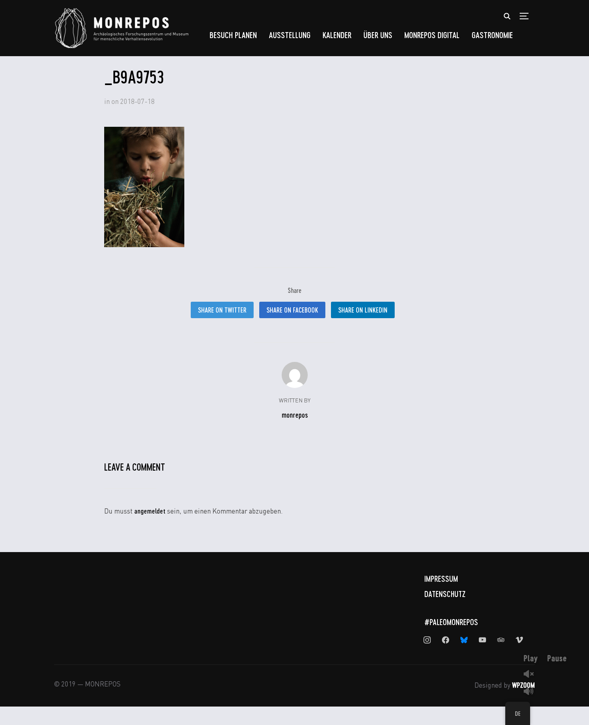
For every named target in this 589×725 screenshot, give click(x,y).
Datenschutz (445, 594)
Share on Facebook (292, 310)
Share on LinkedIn (362, 310)
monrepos (295, 414)
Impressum (441, 578)
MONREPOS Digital (432, 35)
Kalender (337, 35)
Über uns (377, 35)
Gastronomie (492, 35)
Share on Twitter (222, 310)
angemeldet (149, 511)
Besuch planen (233, 35)
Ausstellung (290, 35)
